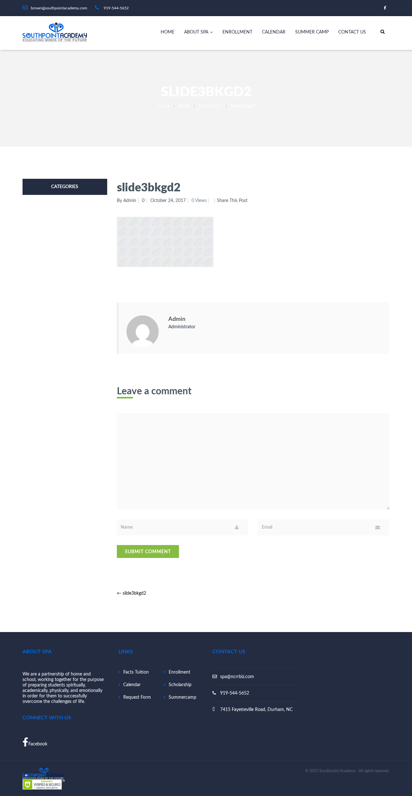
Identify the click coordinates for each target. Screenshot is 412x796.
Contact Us (352, 32)
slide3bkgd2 (210, 106)
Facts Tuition (136, 672)
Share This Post (232, 200)
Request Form (137, 697)
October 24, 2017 (168, 200)
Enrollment (237, 32)
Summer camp (312, 32)
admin (176, 319)
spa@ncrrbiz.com (237, 677)
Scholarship (180, 685)
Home (167, 32)
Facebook (37, 744)
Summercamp (182, 697)
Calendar (274, 32)
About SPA (196, 32)
